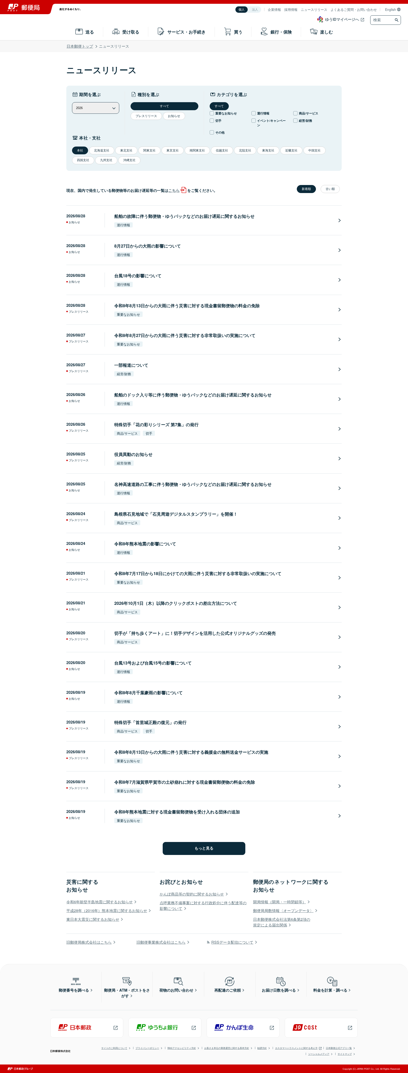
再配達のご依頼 (227, 990)
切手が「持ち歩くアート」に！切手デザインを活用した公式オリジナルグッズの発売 (195, 633)
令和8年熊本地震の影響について (145, 544)
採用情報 (291, 9)
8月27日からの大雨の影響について (147, 246)
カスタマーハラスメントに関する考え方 (296, 1048)
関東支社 (149, 150)
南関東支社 (197, 150)
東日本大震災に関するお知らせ (92, 919)
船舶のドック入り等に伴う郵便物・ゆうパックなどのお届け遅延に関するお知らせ (193, 395)
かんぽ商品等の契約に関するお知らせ (192, 894)
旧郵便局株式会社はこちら (89, 942)
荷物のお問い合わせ (176, 990)
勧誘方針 (262, 1048)
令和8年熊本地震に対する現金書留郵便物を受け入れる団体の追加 (177, 812)
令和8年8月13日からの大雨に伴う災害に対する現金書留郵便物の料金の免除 (187, 306)
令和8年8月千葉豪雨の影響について (148, 693)
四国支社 (83, 160)
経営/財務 (305, 120)
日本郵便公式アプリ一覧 (339, 1048)
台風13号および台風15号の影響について (153, 663)
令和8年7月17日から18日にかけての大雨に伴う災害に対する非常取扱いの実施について (197, 573)
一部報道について (131, 365)
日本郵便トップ (80, 46)
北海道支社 (101, 150)
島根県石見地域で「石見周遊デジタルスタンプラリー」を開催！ (176, 514)
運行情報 (263, 113)
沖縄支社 (129, 160)
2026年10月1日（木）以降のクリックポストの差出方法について (175, 603)
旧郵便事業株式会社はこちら (161, 942)
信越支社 (222, 150)
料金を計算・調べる (330, 990)
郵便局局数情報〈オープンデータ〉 (283, 910)
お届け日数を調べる (279, 990)
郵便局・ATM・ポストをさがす (127, 992)
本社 (80, 150)
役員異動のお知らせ (133, 454)
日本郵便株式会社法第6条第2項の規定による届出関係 (281, 922)
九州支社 (106, 160)
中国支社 (314, 150)
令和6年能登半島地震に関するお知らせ (99, 902)
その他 (220, 132)
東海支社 (268, 150)
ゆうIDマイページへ (342, 19)
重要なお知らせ (226, 113)
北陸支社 (245, 150)
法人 (255, 9)
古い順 (330, 189)
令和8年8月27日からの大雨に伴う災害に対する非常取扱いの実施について (184, 335)
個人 (241, 9)
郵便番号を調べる (74, 990)
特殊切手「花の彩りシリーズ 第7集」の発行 (156, 424)
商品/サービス (308, 113)
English (390, 9)
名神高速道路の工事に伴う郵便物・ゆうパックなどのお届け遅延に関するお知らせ (193, 484)
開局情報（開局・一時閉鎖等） (279, 902)
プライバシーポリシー (147, 1048)
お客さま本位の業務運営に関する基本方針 (226, 1048)
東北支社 (126, 150)
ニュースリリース (314, 9)
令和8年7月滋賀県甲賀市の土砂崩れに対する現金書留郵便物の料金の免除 (184, 782)
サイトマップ (345, 1054)
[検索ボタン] (397, 20)
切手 (218, 120)
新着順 (306, 189)
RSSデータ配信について (232, 942)
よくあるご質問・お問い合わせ (354, 9)
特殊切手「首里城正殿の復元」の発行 (150, 722)
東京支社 (172, 150)
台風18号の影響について (138, 276)
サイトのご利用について (114, 1048)
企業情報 (274, 9)
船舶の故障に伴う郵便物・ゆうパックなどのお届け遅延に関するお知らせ (184, 216)
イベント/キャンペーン (271, 122)
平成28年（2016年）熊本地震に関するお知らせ (106, 910)
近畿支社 (291, 150)
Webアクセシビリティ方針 (181, 1048)
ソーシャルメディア (318, 1054)
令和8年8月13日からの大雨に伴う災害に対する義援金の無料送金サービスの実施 (191, 752)
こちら (174, 190)
